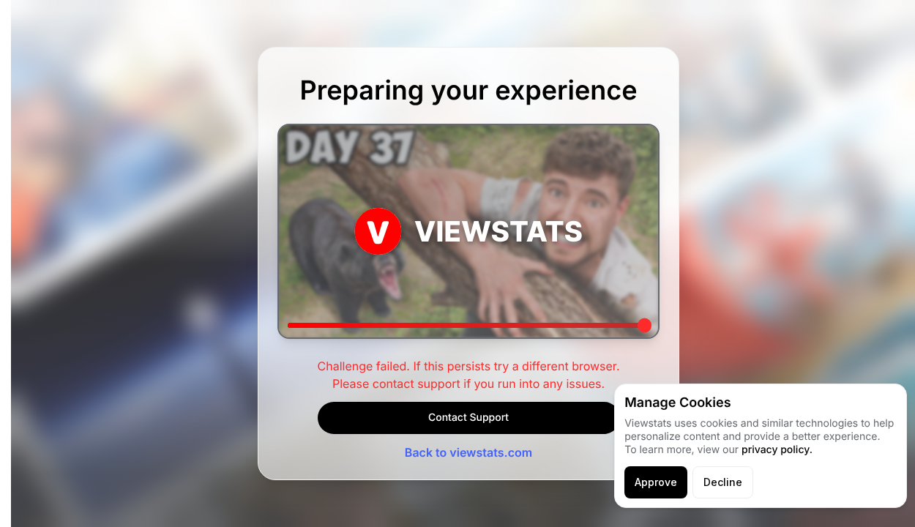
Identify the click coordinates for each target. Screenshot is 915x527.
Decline (722, 482)
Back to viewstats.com (468, 452)
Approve (656, 482)
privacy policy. (777, 450)
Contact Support (468, 417)
